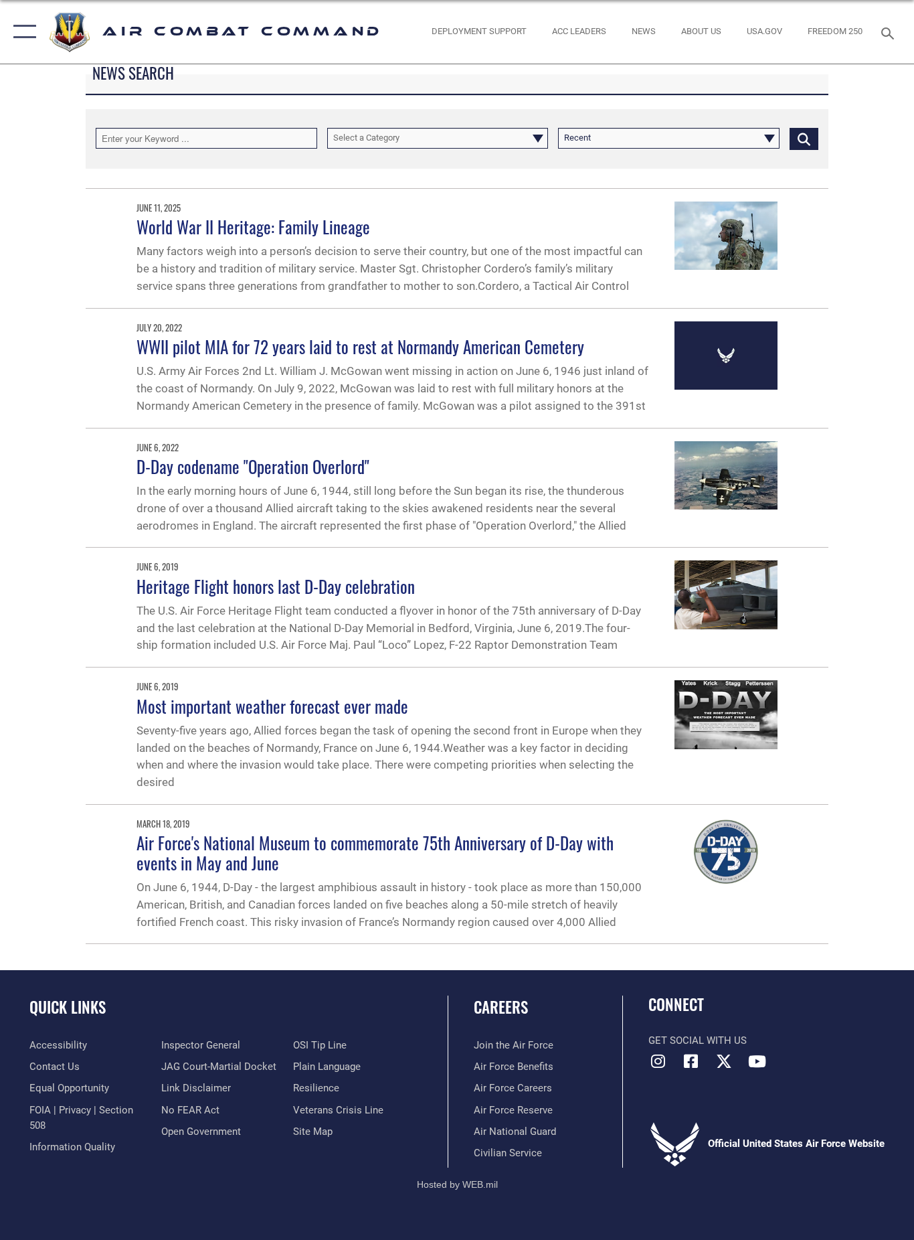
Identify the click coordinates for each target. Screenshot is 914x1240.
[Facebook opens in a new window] (691, 1061)
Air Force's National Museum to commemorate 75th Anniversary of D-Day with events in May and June (375, 852)
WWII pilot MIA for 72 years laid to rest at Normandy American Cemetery (360, 346)
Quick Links (67, 1007)
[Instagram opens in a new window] (658, 1061)
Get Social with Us (697, 1040)
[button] (21, 32)
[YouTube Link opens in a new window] (757, 1061)
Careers (501, 1007)
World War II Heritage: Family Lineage (253, 226)
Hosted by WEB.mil (457, 1184)
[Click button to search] (804, 138)
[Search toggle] (890, 32)
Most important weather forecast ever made (272, 706)
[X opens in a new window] (724, 1061)
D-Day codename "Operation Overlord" (252, 466)
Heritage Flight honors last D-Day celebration (275, 586)
